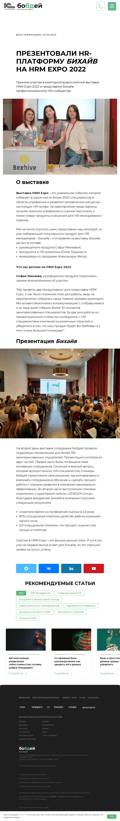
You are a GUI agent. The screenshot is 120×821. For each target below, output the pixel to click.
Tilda (47, 807)
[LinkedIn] (71, 568)
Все (21, 593)
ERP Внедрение (40, 593)
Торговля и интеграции (80, 605)
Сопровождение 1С (70, 593)
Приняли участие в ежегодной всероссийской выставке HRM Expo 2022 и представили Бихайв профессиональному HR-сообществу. (57, 87)
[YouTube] (94, 568)
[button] (112, 6)
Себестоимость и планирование (39, 605)
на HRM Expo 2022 (51, 69)
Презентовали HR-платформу (54, 57)
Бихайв (81, 61)
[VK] (49, 568)
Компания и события (71, 612)
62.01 (53, 796)
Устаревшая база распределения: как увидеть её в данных (67, 661)
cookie (21, 815)
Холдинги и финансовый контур (39, 599)
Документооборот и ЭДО (35, 612)
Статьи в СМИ (27, 618)
